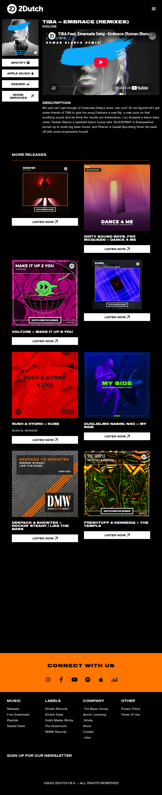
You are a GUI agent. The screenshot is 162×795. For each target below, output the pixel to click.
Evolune (49, 27)
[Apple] (101, 679)
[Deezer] (114, 679)
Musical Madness (25, 430)
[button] (154, 8)
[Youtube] (74, 679)
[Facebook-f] (61, 679)
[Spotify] (87, 679)
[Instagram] (48, 679)
